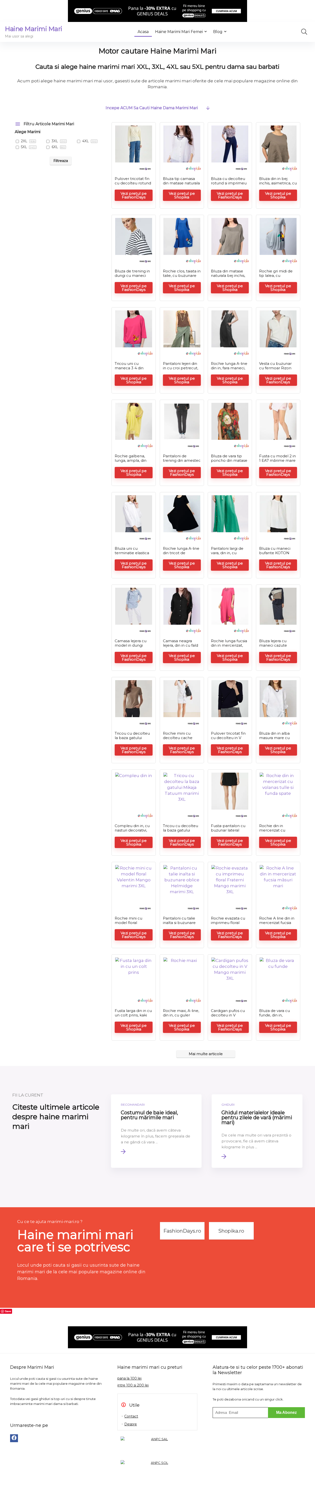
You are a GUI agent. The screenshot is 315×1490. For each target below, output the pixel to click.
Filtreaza (60, 161)
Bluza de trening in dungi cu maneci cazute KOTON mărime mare (132, 278)
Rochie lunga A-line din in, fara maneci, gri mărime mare (229, 368)
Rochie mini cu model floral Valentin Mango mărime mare (129, 925)
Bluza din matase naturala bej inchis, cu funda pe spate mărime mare (228, 278)
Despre (130, 1424)
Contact (131, 1416)
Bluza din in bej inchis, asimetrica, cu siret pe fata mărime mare (278, 185)
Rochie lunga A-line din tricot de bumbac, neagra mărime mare (181, 555)
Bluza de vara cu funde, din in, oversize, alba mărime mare (274, 1017)
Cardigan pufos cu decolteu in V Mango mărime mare (228, 1017)
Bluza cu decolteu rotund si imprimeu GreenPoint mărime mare (229, 185)
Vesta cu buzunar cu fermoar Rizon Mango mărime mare (275, 370)
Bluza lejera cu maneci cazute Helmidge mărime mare (276, 647)
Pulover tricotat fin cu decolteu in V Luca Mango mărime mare (228, 740)
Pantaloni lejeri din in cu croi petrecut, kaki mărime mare (180, 368)
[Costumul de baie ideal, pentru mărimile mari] (156, 1131)
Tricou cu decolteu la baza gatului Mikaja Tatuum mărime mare (132, 740)
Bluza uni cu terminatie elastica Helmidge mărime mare (132, 555)
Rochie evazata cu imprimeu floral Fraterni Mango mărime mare (228, 925)
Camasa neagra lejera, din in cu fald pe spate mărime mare (180, 647)
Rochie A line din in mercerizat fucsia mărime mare (276, 922)
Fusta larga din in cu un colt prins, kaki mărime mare (133, 1015)
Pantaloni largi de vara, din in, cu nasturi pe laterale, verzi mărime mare (228, 555)
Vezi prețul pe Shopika (182, 195)
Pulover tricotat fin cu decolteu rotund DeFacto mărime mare (133, 185)
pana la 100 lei (129, 1378)
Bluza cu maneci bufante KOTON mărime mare (274, 553)
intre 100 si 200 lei (133, 1385)
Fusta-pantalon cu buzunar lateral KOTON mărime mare (228, 832)
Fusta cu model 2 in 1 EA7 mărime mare (277, 458)
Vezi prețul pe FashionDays (134, 195)
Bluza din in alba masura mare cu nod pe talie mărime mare (274, 740)
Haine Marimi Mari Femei (179, 31)
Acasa (143, 31)
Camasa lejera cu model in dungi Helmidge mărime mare (132, 647)
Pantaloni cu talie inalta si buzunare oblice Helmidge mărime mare (179, 925)
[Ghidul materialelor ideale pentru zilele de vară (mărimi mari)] (257, 1131)
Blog (217, 31)
